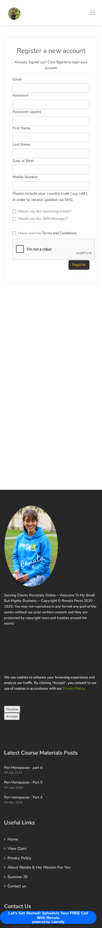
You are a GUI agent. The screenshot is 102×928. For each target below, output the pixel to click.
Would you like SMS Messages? (43, 218)
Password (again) (27, 111)
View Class (17, 848)
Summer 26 (17, 876)
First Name (21, 128)
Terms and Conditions (59, 233)
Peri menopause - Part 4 (23, 797)
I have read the (47, 233)
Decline (12, 709)
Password (20, 95)
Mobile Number (25, 177)
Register (79, 264)
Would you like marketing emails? (45, 211)
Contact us (17, 886)
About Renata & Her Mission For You (39, 867)
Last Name (21, 144)
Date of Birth (23, 160)
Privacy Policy (74, 688)
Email (17, 79)
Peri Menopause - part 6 (23, 767)
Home (13, 839)
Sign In (61, 62)
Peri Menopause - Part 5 (23, 782)
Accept (12, 716)
